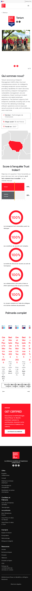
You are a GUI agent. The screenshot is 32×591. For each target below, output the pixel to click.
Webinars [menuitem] (4, 557)
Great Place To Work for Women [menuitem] (8, 518)
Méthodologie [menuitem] (6, 538)
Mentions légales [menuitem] (16, 584)
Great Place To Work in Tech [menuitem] (8, 523)
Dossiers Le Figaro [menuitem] (7, 560)
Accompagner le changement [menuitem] (6, 486)
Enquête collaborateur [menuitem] (5, 474)
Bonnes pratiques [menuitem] (7, 552)
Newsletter (28, 1)
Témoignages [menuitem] (5, 507)
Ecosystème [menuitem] (5, 535)
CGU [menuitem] (3, 563)
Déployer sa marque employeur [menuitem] (7, 481)
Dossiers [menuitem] (4, 555)
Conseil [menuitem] (4, 478)
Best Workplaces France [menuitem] (6, 514)
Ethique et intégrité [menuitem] (7, 541)
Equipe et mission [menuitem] (7, 532)
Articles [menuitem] (4, 549)
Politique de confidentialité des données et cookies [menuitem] (7, 568)
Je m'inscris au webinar (14, 431)
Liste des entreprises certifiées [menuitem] (8, 503)
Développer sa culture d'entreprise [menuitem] (8, 491)
